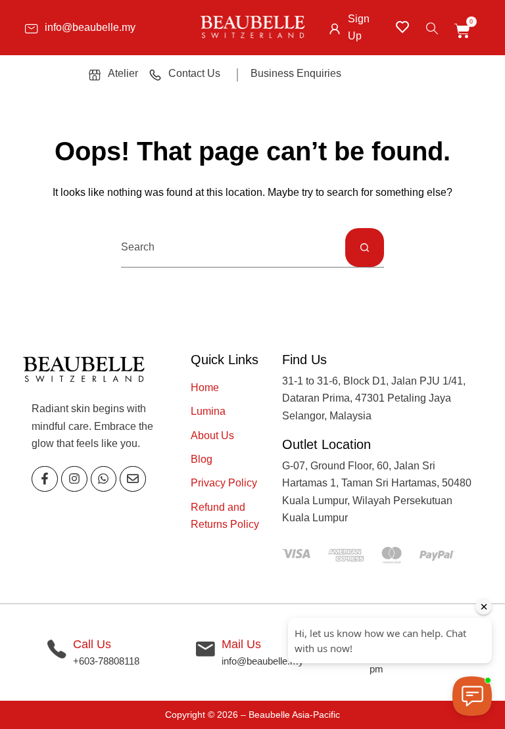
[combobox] (233, 247)
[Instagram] (74, 479)
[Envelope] (133, 479)
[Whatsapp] (104, 479)
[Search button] (364, 247)
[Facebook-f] (45, 479)
